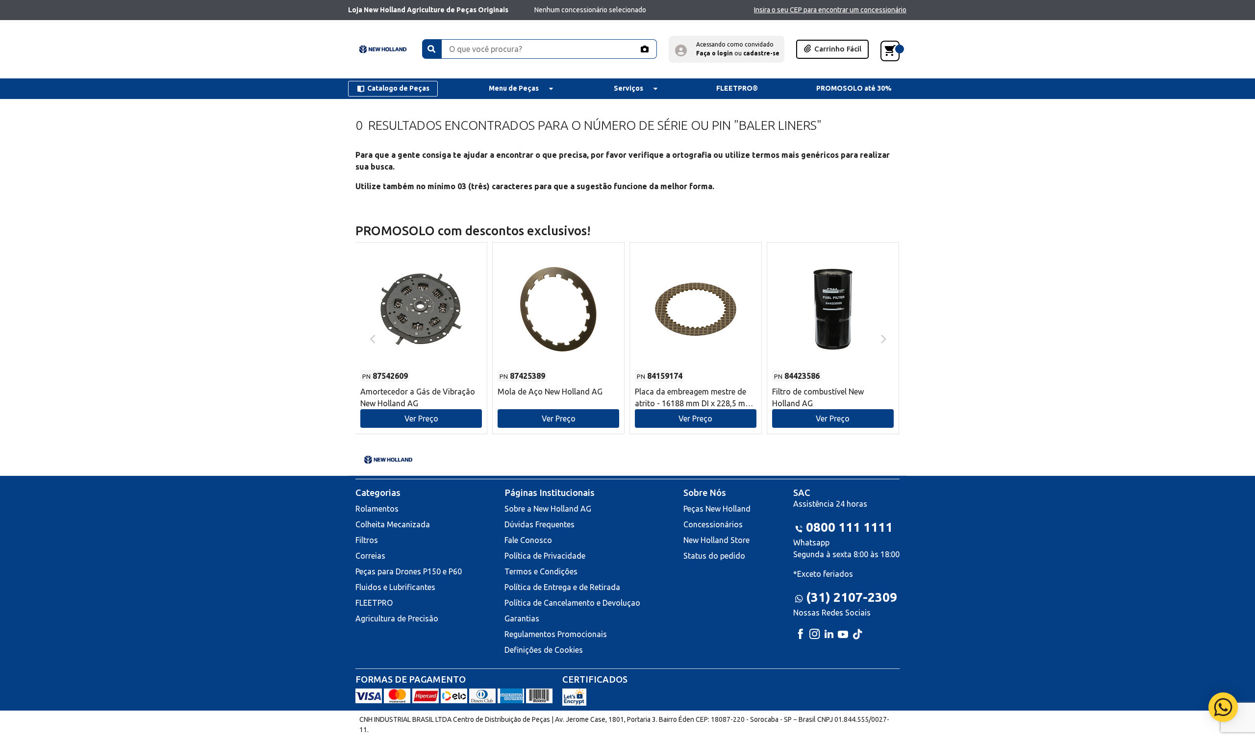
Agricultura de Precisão (396, 618)
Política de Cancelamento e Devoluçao (572, 602)
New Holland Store (716, 540)
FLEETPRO (374, 602)
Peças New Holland (717, 508)
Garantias (521, 618)
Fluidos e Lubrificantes (395, 587)
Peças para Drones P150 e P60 (408, 571)
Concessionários (713, 524)
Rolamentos (377, 508)
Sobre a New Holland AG (547, 508)
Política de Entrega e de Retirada (562, 587)
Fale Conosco (528, 540)
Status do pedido (714, 555)
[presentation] (371, 338)
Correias (370, 555)
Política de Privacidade (544, 555)
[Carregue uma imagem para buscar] (644, 49)
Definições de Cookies (543, 649)
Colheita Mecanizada (392, 524)
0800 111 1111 (849, 527)
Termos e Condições (540, 571)
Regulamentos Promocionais (555, 634)
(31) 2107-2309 (851, 597)
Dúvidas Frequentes (539, 524)
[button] (726, 49)
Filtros (366, 540)
